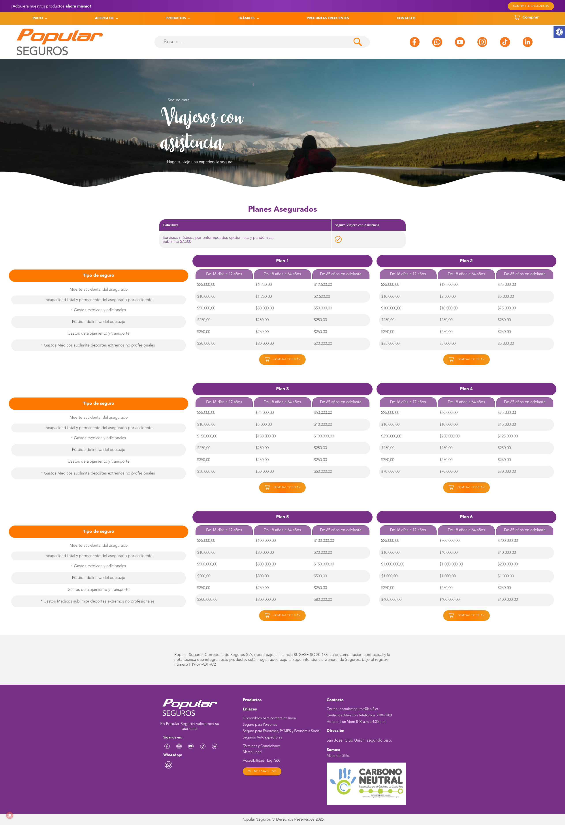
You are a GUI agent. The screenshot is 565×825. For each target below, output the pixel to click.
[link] (559, 32)
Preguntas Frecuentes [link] (328, 18)
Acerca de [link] (104, 18)
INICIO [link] (38, 18)
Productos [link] (176, 18)
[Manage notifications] (9, 815)
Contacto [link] (406, 18)
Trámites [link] (246, 18)
